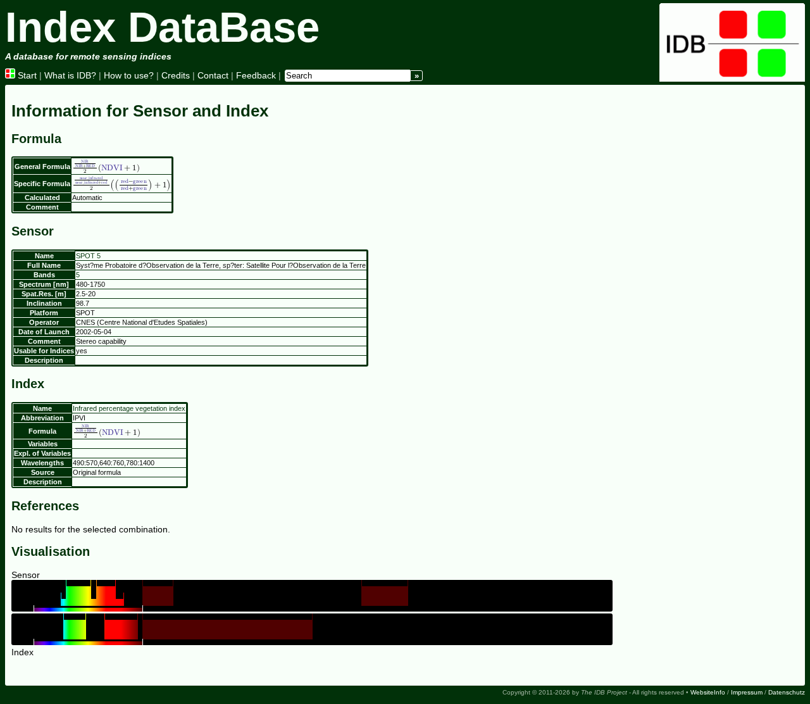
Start (26, 75)
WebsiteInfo (707, 692)
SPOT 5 (88, 256)
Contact (212, 75)
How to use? (129, 75)
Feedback (256, 75)
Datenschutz (786, 692)
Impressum (747, 692)
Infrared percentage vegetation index (129, 408)
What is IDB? (70, 75)
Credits (175, 75)
